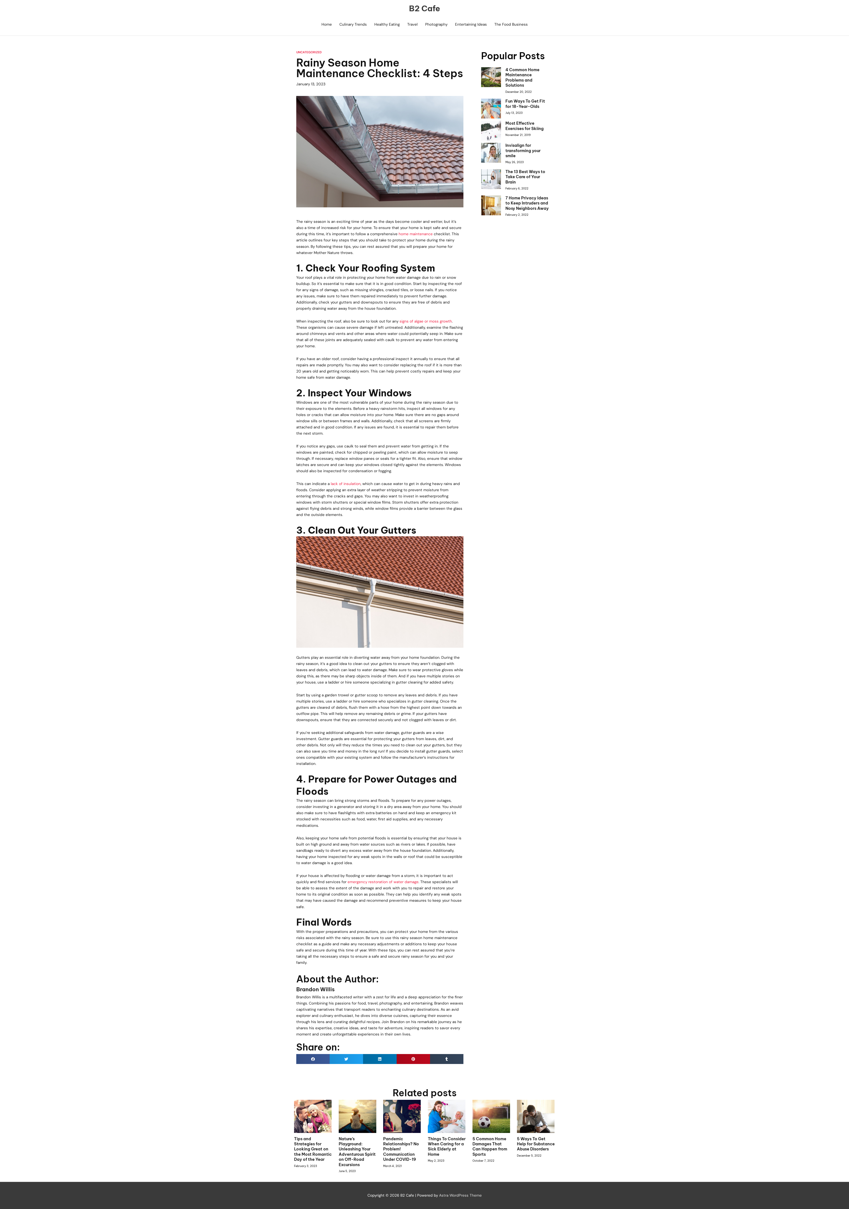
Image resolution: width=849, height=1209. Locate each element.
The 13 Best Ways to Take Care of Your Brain (525, 177)
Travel (412, 24)
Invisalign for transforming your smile (523, 150)
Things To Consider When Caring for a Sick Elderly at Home (447, 1146)
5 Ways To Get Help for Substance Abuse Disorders (536, 1144)
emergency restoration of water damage (383, 881)
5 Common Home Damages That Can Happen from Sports (489, 1146)
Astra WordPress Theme (460, 1195)
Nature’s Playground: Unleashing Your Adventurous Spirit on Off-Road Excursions (357, 1151)
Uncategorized (309, 52)
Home (326, 24)
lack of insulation (346, 483)
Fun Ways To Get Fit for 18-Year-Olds (525, 104)
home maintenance (416, 233)
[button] (313, 1059)
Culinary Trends (353, 24)
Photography (436, 24)
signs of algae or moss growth (426, 321)
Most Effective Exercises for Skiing (524, 126)
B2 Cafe (424, 8)
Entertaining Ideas (471, 24)
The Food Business (511, 24)
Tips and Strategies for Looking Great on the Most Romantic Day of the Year (313, 1149)
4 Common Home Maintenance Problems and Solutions (522, 77)
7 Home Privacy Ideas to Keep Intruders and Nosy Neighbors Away (527, 203)
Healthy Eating (387, 24)
